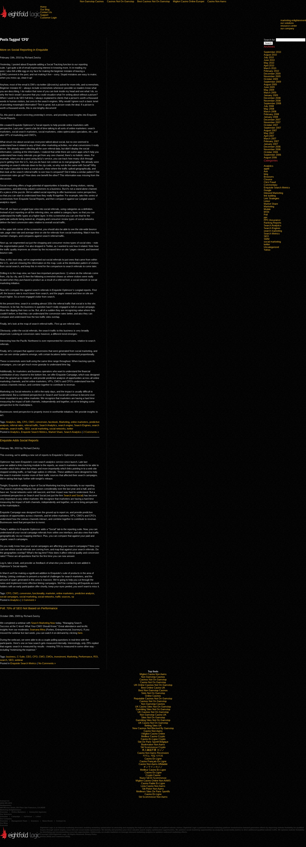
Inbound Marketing (273, 193)
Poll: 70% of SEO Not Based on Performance (29, 608)
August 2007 (270, 130)
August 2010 (270, 54)
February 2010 (271, 71)
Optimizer (28, 816)
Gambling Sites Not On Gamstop (153, 709)
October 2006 (271, 152)
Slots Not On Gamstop (153, 693)
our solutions (287, 23)
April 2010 (269, 65)
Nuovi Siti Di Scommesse (153, 778)
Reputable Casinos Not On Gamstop (153, 698)
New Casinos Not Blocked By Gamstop (153, 728)
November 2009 (272, 76)
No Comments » (47, 663)
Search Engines (82, 425)
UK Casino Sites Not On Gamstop (153, 706)
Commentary (270, 184)
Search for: (269, 39)
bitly (19, 422)
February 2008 (271, 114)
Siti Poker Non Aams (153, 788)
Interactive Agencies (37, 812)
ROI (95, 656)
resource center (288, 25)
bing (266, 174)
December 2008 (272, 98)
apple (266, 168)
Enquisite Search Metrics (34, 432)
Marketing (64, 422)
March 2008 (270, 111)
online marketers (79, 422)
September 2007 (272, 127)
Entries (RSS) (45, 836)
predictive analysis (84, 593)
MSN (266, 212)
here (80, 633)
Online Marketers (18, 812)
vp (72, 596)
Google (267, 190)
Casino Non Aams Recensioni (153, 753)
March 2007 (270, 138)
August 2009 (270, 84)
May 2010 (269, 62)
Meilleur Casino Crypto (153, 736)
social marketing (39, 428)
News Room (47, 821)
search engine (65, 425)
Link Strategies (271, 198)
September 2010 (272, 52)
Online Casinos (153, 695)
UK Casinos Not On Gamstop (153, 712)
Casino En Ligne (153, 758)
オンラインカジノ (153, 766)
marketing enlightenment (293, 20)
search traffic (16, 428)
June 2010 (269, 60)
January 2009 (271, 95)
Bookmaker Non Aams (153, 744)
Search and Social (73, 495)
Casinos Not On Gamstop (153, 679)
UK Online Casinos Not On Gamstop (153, 685)
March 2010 (270, 68)
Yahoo (267, 249)
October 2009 (271, 79)
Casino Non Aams (153, 731)
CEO (28, 656)
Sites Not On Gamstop (153, 717)
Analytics (11, 422)
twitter (70, 428)
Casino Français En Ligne (153, 761)
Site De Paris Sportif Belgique (153, 741)
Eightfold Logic (20, 11)
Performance (85, 656)
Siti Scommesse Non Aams (153, 796)
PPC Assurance (272, 220)
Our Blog (44, 9)
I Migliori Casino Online (153, 733)
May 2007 (269, 133)
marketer (50, 593)
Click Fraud (270, 182)
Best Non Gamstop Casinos (153, 690)
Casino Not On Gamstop (153, 682)
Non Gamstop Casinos (153, 676)
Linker (267, 201)
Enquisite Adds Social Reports (19, 440)
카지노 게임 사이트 (153, 755)
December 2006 (272, 146)
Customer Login (48, 17)
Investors (35, 821)
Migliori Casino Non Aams (153, 674)
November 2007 (272, 122)
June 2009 (269, 87)
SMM (267, 239)
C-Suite (21, 656)
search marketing (273, 230)
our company (287, 28)
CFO (24, 422)
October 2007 (271, 125)
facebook (53, 422)
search (3, 660)
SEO (27, 428)
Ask (266, 171)
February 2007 (271, 141)
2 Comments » (91, 432)
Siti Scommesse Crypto (153, 747)
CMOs (49, 656)
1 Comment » (29, 600)
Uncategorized (271, 247)
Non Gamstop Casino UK (153, 714)
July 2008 (269, 106)
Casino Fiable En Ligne (153, 783)
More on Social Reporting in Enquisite (24, 49)
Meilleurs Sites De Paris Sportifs (153, 791)
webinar (19, 660)
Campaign (15, 816)
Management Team (19, 821)
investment (60, 656)
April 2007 (269, 135)
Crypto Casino (153, 775)
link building (270, 195)
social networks (57, 428)
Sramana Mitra (37, 629)
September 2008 (272, 103)
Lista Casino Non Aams (153, 786)
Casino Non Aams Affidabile (153, 764)
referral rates (16, 425)
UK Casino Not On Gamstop (153, 722)
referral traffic (31, 425)
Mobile (267, 209)
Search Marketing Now (43, 623)
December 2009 (272, 73)
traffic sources (62, 596)
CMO (31, 422)
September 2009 (272, 81)
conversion (41, 422)
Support (44, 15)
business (11, 656)
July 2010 (269, 57)
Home (43, 6)
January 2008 (271, 117)
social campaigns (9, 596)
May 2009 (269, 89)
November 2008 (272, 100)
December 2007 (272, 119)
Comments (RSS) (62, 836)
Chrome (268, 179)
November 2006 (272, 149)
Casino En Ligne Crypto (153, 739)
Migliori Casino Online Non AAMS (153, 780)
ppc (266, 217)
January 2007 (271, 144)
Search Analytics (48, 425)
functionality (38, 593)
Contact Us (46, 12)
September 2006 (272, 154)
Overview (4, 812)
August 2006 (270, 157)
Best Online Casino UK (153, 687)
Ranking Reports (272, 222)
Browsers (269, 176)
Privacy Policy (91, 834)
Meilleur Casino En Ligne (153, 769)
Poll (266, 214)
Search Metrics (272, 233)
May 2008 (269, 108)
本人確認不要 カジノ (153, 750)
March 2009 (270, 92)
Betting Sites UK (153, 725)
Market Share (55, 432)
